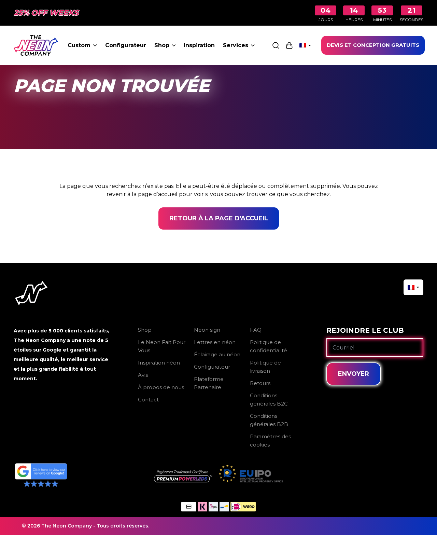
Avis (143, 375)
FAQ (256, 330)
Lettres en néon (215, 342)
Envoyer (353, 374)
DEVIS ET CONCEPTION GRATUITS (373, 45)
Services (235, 45)
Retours (260, 383)
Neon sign (207, 330)
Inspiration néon (159, 362)
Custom (79, 45)
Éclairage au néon (217, 354)
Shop (161, 45)
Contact (148, 399)
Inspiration (199, 45)
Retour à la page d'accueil (218, 218)
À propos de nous (161, 387)
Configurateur (125, 45)
